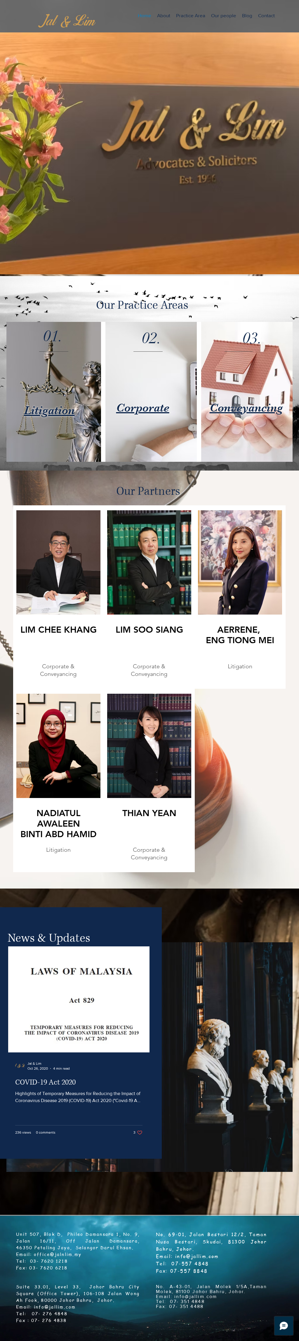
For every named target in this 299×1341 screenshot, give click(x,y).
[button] (190, 15)
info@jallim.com (55, 1307)
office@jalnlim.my (57, 1254)
